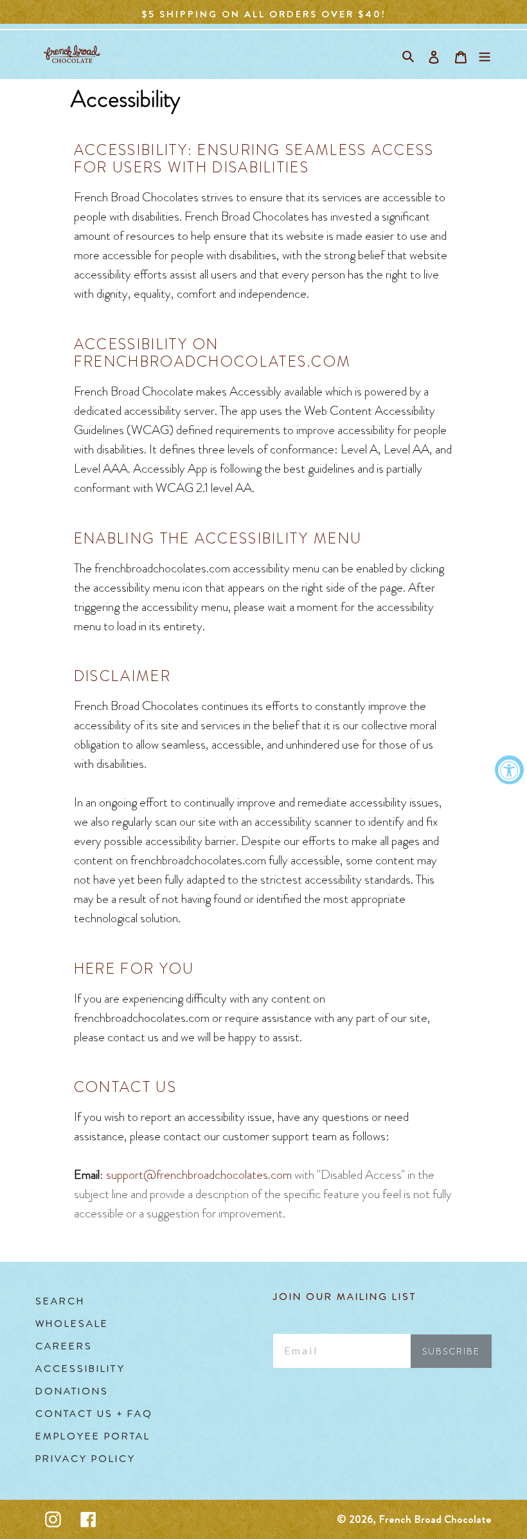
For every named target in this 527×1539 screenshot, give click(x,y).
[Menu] (484, 54)
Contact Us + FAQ (94, 1414)
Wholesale (72, 1323)
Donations (72, 1391)
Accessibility (80, 1368)
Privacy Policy (85, 1459)
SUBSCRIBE (451, 1351)
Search (60, 1301)
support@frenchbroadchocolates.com (199, 1174)
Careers (64, 1346)
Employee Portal (92, 1436)
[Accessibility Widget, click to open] (509, 769)
